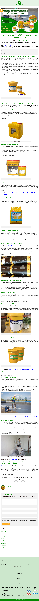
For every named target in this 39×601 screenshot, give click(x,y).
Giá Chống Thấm (13, 459)
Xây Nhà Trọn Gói (4, 552)
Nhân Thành (25, 40)
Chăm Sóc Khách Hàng (30, 563)
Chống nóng (3, 531)
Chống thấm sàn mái (26, 416)
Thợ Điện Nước (4, 547)
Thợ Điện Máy (3, 545)
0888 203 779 (11, 561)
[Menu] (1, 3)
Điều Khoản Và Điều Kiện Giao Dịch (19, 579)
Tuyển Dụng (28, 565)
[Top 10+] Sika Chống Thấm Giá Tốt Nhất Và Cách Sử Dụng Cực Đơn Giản (17, 100)
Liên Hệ (28, 560)
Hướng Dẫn (3, 536)
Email (3, 511)
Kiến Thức (22, 34)
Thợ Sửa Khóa (3, 548)
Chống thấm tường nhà (16, 416)
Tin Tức (28, 564)
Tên (3, 506)
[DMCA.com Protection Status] (35, 590)
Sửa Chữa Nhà (3, 541)
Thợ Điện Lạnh (3, 543)
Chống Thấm (17, 34)
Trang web (4, 515)
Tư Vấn (2, 550)
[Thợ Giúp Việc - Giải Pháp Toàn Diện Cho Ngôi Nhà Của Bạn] (19, 3)
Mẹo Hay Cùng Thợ (4, 540)
